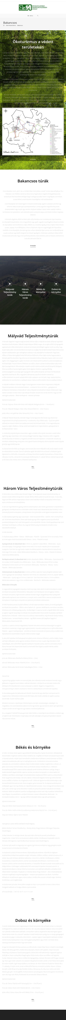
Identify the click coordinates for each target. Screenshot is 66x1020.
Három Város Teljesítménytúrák (25, 293)
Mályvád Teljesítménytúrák (10, 292)
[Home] (3, 25)
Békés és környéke (40, 291)
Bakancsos (20, 25)
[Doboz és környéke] (56, 284)
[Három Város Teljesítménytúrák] (25, 284)
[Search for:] (37, 16)
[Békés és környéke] (41, 284)
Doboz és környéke (56, 291)
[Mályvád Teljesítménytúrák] (10, 284)
